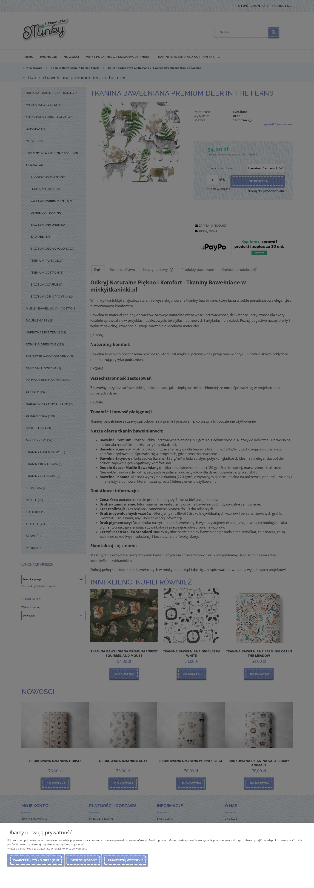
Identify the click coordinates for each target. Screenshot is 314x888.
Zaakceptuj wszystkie (125, 860)
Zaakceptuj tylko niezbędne (36, 860)
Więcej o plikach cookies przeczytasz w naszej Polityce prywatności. (47, 848)
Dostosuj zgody (84, 860)
